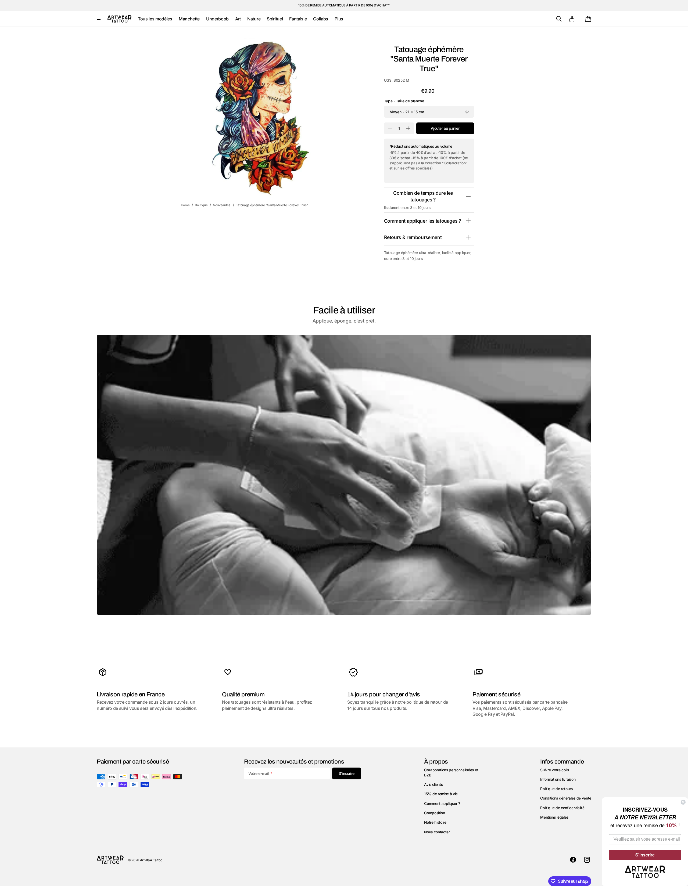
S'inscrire (645, 855)
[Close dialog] (683, 802)
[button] (559, 19)
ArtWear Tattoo (151, 860)
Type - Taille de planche (404, 101)
